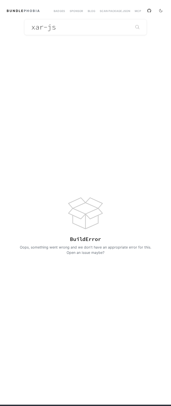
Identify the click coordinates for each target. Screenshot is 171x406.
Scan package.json (115, 11)
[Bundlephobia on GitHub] (149, 11)
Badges (59, 11)
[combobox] (85, 27)
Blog (91, 11)
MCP (138, 11)
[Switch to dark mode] (160, 11)
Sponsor (76, 11)
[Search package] (137, 27)
